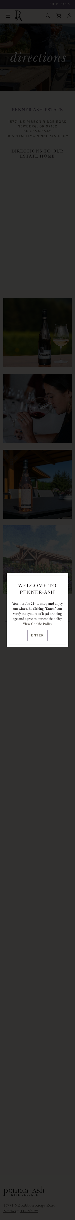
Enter (37, 635)
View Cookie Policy (37, 624)
